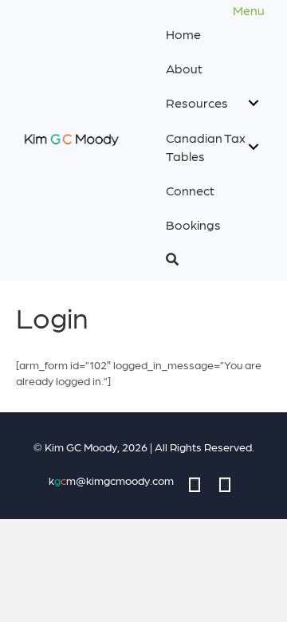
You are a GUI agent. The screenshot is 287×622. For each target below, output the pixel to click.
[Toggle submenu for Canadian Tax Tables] (253, 146)
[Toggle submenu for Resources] (253, 102)
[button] (212, 259)
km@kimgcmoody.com (111, 480)
